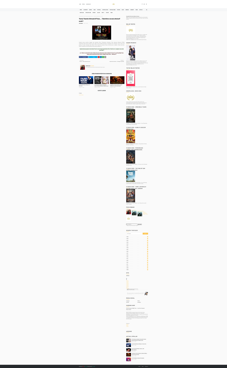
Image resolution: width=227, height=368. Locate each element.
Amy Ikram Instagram (141, 308)
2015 (137, 256)
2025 (137, 238)
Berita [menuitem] (90, 9)
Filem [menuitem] (123, 9)
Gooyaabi (93, 366)
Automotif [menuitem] (86, 9)
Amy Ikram (81, 23)
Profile (83, 4)
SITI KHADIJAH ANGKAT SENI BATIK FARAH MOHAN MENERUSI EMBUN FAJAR (101, 85)
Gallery (127, 324)
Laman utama (81, 16)
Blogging (86, 366)
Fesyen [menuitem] (118, 9)
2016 (137, 255)
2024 (137, 240)
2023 (137, 242)
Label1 (127, 282)
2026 (137, 236)
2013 (137, 260)
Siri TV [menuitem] (103, 12)
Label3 (127, 284)
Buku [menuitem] (95, 9)
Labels (127, 281)
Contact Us (146, 366)
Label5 (127, 286)
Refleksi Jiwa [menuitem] (88, 12)
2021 (137, 245)
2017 (137, 253)
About (127, 287)
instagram (139, 302)
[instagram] (146, 4)
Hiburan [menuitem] (127, 9)
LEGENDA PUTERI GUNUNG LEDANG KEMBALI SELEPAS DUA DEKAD (116, 85)
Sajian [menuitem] (98, 12)
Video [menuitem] (111, 12)
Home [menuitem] (81, 9)
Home (80, 4)
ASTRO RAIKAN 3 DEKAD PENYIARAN (138, 358)
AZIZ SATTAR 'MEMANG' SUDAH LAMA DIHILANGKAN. (138, 349)
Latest (127, 326)
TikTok (138, 300)
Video (127, 325)
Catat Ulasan (81, 94)
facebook (127, 300)
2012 (137, 262)
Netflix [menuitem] (140, 9)
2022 (137, 244)
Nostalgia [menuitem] (82, 12)
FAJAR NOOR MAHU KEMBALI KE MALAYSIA (84, 85)
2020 (137, 247)
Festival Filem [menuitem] (105, 9)
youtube (127, 302)
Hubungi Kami (88, 4)
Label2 (127, 283)
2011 (137, 264)
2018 (137, 251)
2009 (137, 267)
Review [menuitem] (94, 12)
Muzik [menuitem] (137, 9)
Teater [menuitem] (107, 12)
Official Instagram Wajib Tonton (131, 308)
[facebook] (142, 4)
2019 (137, 249)
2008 (137, 269)
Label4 (127, 285)
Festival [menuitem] (99, 9)
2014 (137, 258)
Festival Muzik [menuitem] (112, 9)
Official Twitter (128, 309)
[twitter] (144, 4)
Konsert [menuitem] (132, 9)
